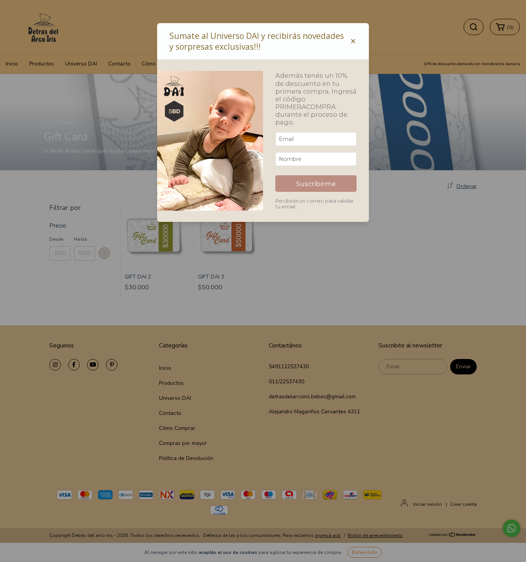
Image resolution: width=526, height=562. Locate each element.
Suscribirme (316, 184)
